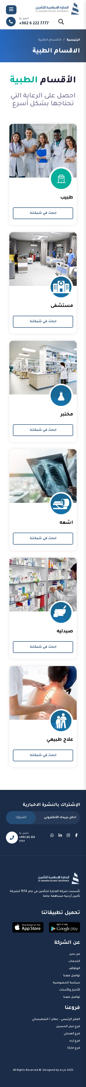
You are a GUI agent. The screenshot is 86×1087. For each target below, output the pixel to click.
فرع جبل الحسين (68, 1026)
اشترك (21, 817)
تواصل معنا (71, 975)
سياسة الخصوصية (66, 983)
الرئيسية (73, 40)
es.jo (63, 1070)
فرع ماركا (73, 1048)
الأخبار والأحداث (69, 990)
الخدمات (74, 961)
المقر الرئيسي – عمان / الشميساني (56, 1019)
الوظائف (74, 968)
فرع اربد (74, 1041)
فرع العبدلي (72, 1033)
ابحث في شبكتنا (43, 213)
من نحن (74, 954)
